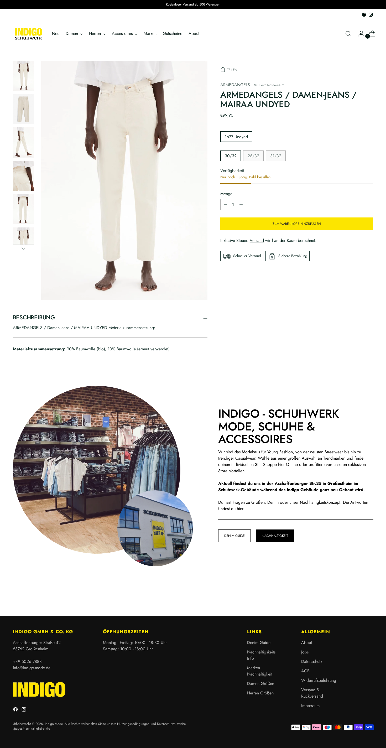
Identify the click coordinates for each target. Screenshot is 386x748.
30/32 (231, 156)
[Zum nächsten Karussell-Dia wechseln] (368, 597)
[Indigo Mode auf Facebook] (364, 14)
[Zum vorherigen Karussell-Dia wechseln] (356, 597)
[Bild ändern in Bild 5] (23, 209)
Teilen (232, 69)
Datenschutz (311, 661)
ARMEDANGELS (235, 85)
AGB (305, 671)
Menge (226, 194)
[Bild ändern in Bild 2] (23, 109)
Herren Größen (260, 693)
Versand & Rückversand (312, 693)
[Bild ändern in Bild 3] (23, 142)
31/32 (275, 156)
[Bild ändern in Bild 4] (23, 176)
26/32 (253, 156)
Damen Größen (260, 684)
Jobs (305, 652)
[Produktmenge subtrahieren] (241, 204)
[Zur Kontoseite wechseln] (359, 33)
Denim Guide (258, 643)
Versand (257, 240)
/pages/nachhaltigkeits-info (31, 728)
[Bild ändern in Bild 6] (23, 242)
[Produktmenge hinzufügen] (225, 204)
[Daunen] (23, 248)
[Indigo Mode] (28, 34)
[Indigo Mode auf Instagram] (370, 14)
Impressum (310, 706)
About (306, 643)
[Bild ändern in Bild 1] (23, 76)
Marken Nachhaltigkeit (259, 671)
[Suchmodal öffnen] (348, 33)
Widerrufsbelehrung (318, 680)
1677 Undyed (236, 137)
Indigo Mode (53, 723)
